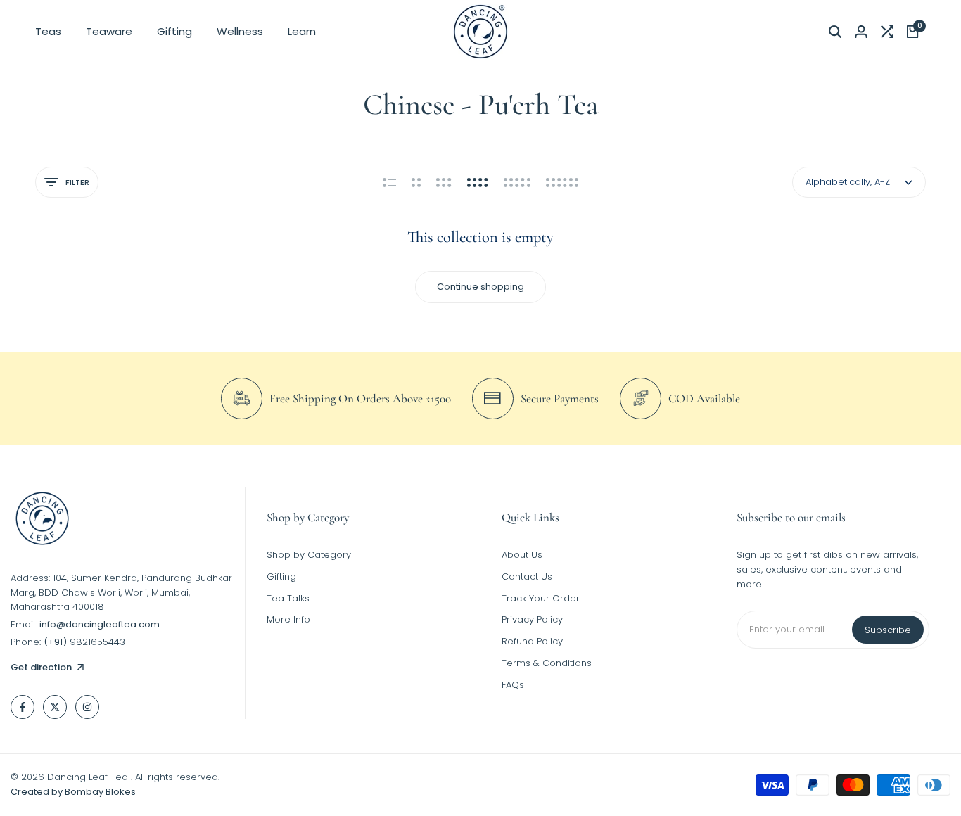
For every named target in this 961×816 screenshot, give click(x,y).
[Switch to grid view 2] (416, 182)
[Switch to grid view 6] (562, 182)
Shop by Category (309, 554)
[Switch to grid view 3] (444, 182)
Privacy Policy (532, 619)
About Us (522, 554)
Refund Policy (532, 641)
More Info (288, 619)
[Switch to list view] (389, 182)
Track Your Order (541, 598)
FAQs (513, 684)
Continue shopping (480, 286)
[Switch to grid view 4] (478, 182)
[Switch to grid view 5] (517, 182)
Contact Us (527, 576)
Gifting (281, 576)
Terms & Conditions (547, 663)
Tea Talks (288, 598)
